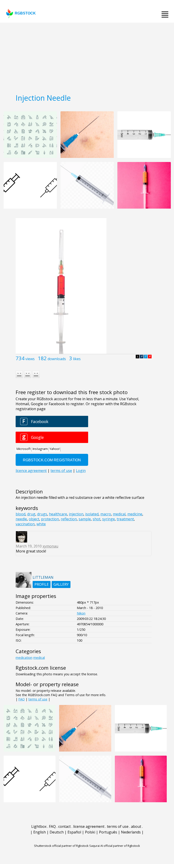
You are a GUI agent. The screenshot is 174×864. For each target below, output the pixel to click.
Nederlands (131, 832)
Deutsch (57, 832)
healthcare (58, 514)
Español (74, 832)
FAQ (21, 699)
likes (77, 358)
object (34, 518)
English (39, 832)
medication (24, 657)
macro (105, 514)
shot (96, 518)
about (136, 826)
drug (31, 514)
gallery (61, 584)
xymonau (50, 546)
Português (108, 832)
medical (119, 514)
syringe (108, 518)
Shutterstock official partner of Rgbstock (61, 846)
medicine (134, 514)
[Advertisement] (87, 56)
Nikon (81, 613)
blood (20, 514)
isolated (92, 514)
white (41, 523)
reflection (69, 518)
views (30, 358)
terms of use (37, 699)
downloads (57, 358)
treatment (125, 518)
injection (76, 514)
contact (64, 826)
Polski (90, 832)
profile (41, 584)
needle (21, 518)
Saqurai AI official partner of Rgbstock (114, 846)
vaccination (25, 523)
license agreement (88, 826)
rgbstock (25, 13)
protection (50, 518)
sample (85, 518)
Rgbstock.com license (41, 667)
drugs (42, 514)
